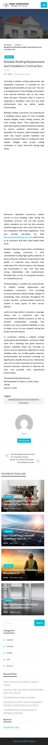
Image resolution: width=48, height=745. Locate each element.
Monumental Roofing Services (18, 237)
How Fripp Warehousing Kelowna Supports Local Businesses (20, 606)
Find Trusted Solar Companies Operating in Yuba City (18, 537)
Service (10, 666)
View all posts (24, 441)
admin (10, 74)
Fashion (10, 640)
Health (9, 653)
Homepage (8, 45)
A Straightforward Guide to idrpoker (19, 697)
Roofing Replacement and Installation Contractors (23, 401)
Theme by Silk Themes (24, 741)
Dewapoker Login (11, 727)
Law (8, 659)
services (18, 45)
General (10, 646)
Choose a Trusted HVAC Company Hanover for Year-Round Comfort (21, 503)
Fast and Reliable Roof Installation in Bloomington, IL (22, 572)
